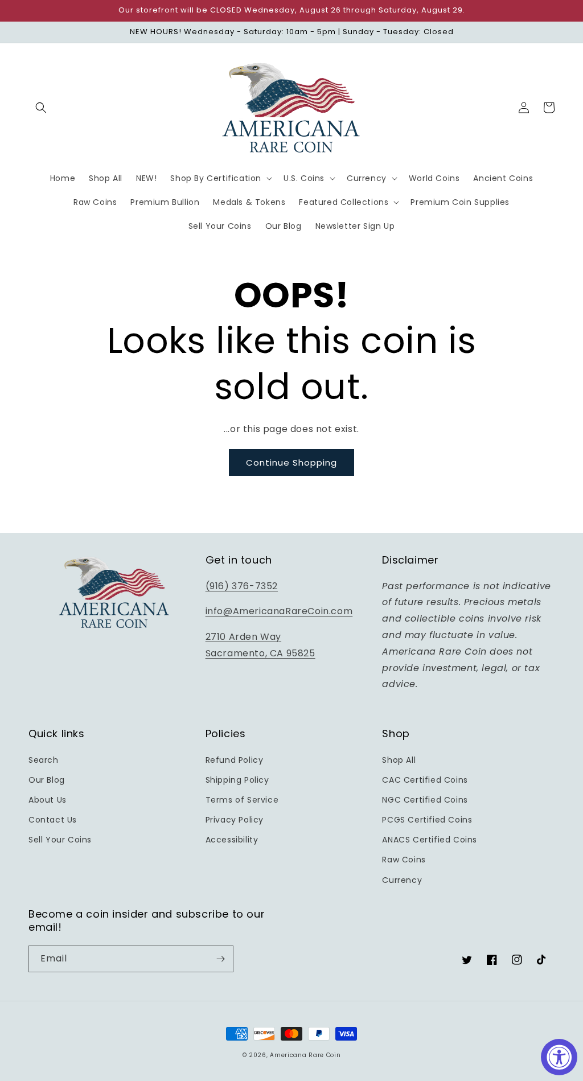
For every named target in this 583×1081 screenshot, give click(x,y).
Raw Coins (403, 859)
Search (43, 760)
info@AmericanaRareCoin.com (279, 611)
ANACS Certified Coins (429, 839)
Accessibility (232, 839)
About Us (47, 799)
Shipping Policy (237, 780)
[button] (41, 107)
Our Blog (46, 780)
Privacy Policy (235, 819)
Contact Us (52, 819)
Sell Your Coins (60, 839)
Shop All (399, 760)
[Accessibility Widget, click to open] (559, 1057)
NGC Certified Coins (424, 799)
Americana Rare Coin (305, 1055)
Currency (402, 880)
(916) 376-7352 (242, 586)
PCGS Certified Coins (427, 819)
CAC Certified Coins (424, 780)
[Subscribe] (220, 959)
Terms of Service (242, 799)
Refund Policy (235, 760)
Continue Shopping (291, 462)
